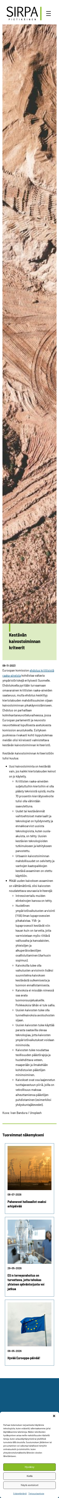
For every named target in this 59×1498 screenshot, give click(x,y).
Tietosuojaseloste (36, 1493)
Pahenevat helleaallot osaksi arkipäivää (27, 1204)
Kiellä (29, 1476)
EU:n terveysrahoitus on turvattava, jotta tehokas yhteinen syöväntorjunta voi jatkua (26, 1282)
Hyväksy (29, 1467)
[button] (54, 1416)
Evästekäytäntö (20, 1493)
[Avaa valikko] (48, 13)
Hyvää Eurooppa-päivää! (24, 1358)
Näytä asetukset (29, 1485)
